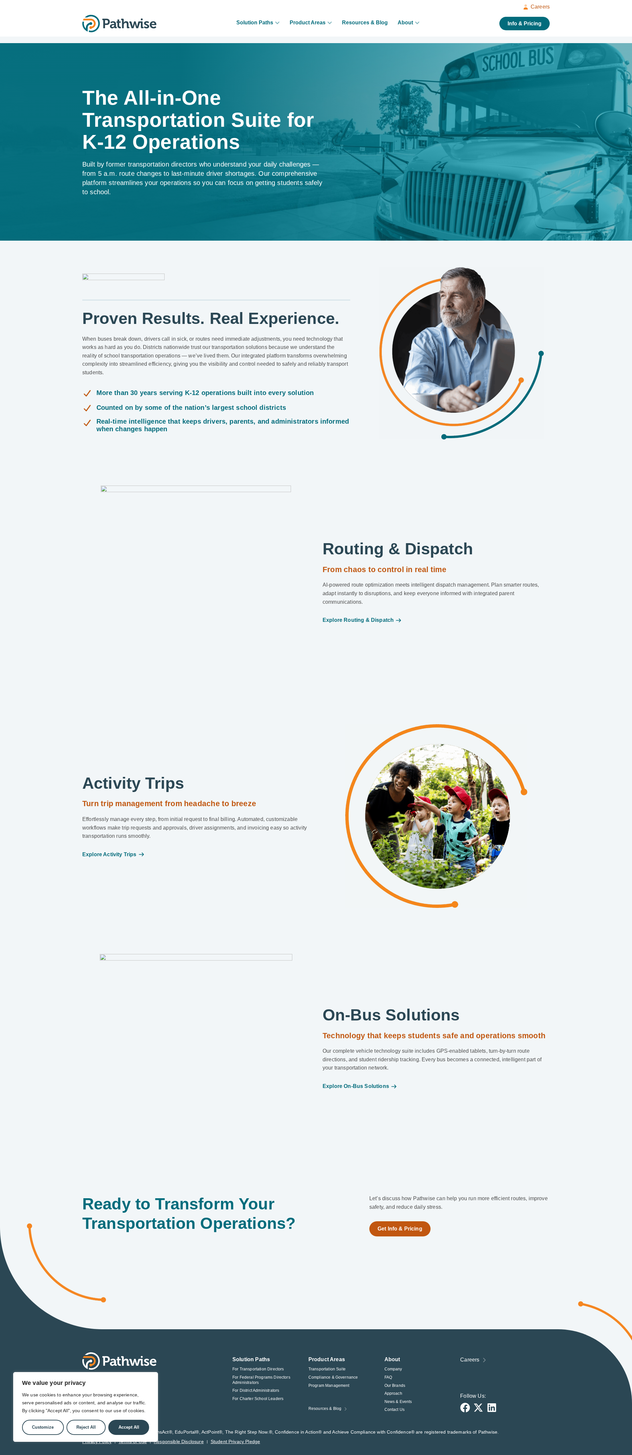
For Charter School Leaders (257, 1398)
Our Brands (395, 1385)
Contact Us (394, 1409)
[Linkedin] (492, 1408)
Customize (43, 1427)
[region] (85, 1407)
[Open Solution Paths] (277, 22)
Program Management (329, 1385)
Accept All (128, 1427)
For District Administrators (255, 1390)
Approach (393, 1393)
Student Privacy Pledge (235, 1441)
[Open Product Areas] (329, 22)
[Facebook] (465, 1408)
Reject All (86, 1427)
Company (393, 1369)
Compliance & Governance (333, 1377)
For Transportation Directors (258, 1369)
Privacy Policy (97, 1441)
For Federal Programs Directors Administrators (261, 1380)
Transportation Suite (327, 1369)
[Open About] (417, 22)
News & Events (398, 1401)
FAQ (388, 1377)
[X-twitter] (478, 1408)
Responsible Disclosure (179, 1441)
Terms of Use (132, 1441)
